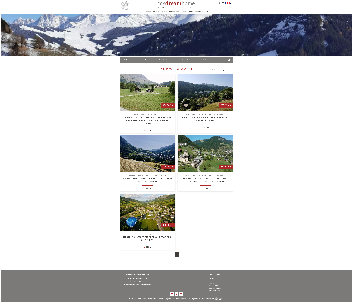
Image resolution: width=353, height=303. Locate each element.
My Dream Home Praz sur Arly (137, 275)
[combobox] (131, 59)
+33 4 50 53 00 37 (138, 282)
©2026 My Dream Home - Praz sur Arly (143, 299)
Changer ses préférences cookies (201, 299)
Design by (221, 298)
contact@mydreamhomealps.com (138, 284)
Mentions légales (165, 299)
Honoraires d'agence (180, 299)
